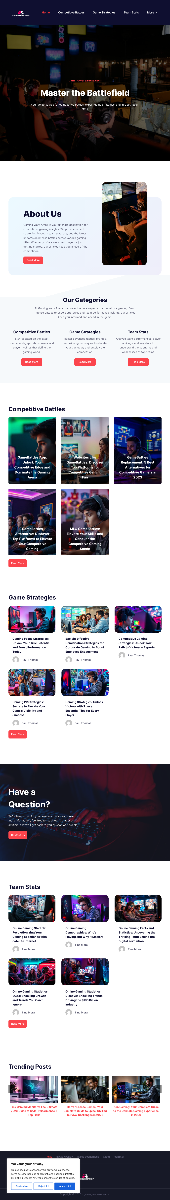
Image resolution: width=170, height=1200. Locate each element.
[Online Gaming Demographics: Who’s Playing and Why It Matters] (84, 908)
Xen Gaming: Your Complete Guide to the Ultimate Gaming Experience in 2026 (85, 1111)
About (106, 1157)
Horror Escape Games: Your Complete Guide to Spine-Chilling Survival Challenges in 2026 (34, 1111)
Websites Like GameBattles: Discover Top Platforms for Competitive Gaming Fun (85, 467)
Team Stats (131, 12)
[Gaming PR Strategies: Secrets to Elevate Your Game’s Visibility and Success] (31, 682)
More (150, 12)
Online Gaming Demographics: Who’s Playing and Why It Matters (84, 932)
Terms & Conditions (88, 1157)
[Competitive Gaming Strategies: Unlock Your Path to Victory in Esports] (138, 619)
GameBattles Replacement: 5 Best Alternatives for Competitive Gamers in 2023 (137, 467)
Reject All (43, 1186)
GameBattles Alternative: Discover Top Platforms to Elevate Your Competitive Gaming (32, 539)
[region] (43, 1175)
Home (46, 12)
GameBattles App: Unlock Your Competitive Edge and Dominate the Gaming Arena (32, 467)
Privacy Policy (64, 1157)
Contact (119, 1157)
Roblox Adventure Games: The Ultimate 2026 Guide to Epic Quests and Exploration (136, 1111)
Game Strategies (104, 12)
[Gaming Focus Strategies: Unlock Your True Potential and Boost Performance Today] (31, 619)
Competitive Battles (71, 12)
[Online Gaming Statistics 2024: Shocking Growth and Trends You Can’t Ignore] (31, 971)
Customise (22, 1186)
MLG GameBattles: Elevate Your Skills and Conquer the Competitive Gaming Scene (85, 539)
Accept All (65, 1186)
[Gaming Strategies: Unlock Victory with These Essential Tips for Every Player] (84, 682)
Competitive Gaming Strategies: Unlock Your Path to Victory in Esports (137, 643)
